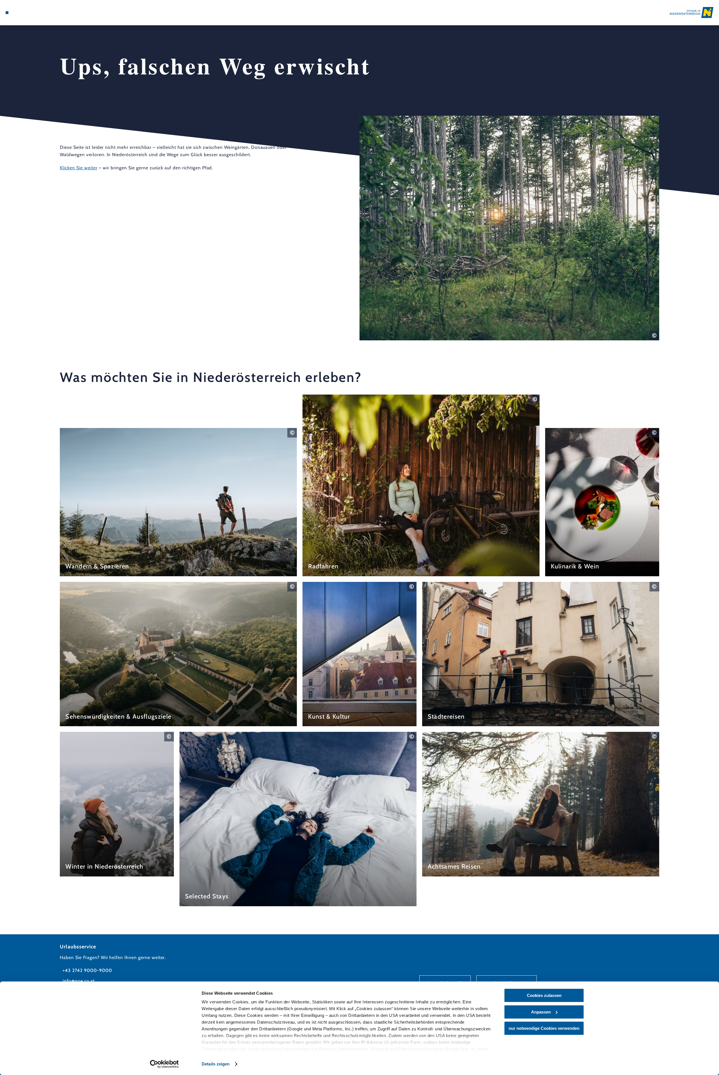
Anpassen (541, 1012)
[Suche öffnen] (39, 12)
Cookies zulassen (544, 995)
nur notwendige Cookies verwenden (544, 1028)
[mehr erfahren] (178, 502)
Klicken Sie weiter (78, 167)
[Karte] (22, 12)
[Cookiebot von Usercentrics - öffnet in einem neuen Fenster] (164, 1064)
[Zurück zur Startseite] (691, 12)
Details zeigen (215, 1064)
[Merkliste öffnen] (30, 12)
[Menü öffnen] (7, 12)
